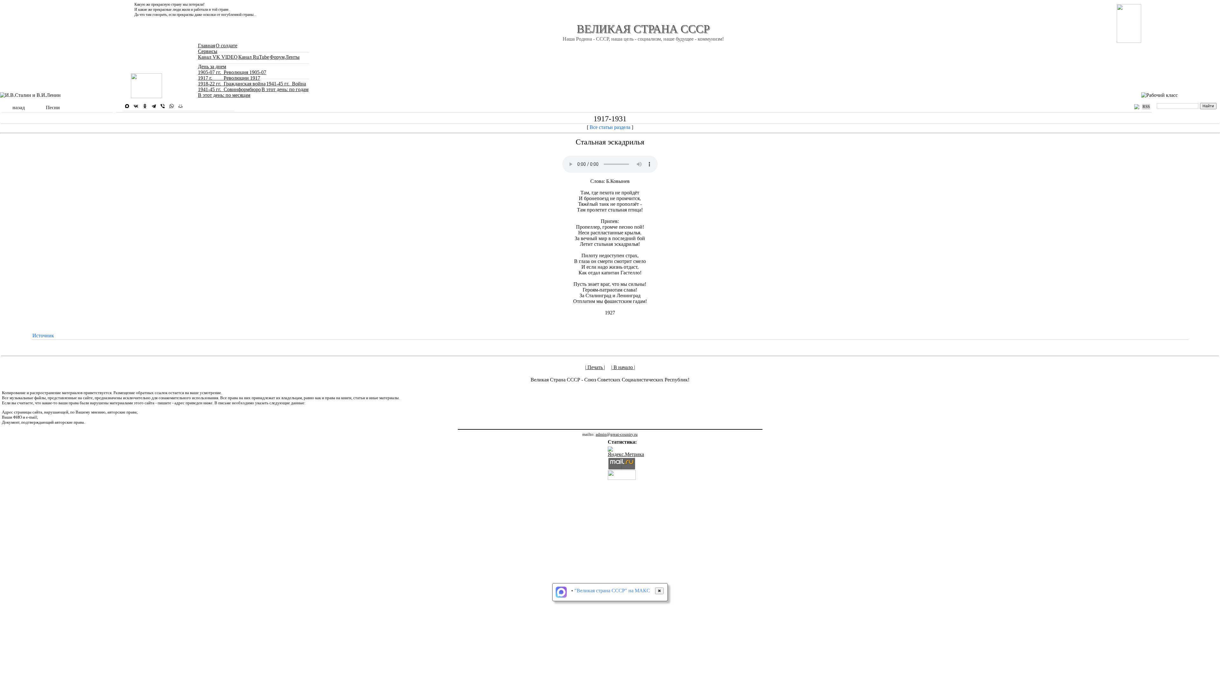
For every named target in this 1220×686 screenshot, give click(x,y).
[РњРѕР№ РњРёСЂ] (180, 106)
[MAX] (127, 106)
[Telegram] (154, 106)
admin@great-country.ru (617, 434)
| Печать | (595, 367)
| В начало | (623, 367)
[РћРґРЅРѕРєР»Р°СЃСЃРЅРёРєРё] (145, 106)
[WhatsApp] (171, 106)
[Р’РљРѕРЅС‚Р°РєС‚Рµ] (136, 106)
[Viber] (162, 106)
